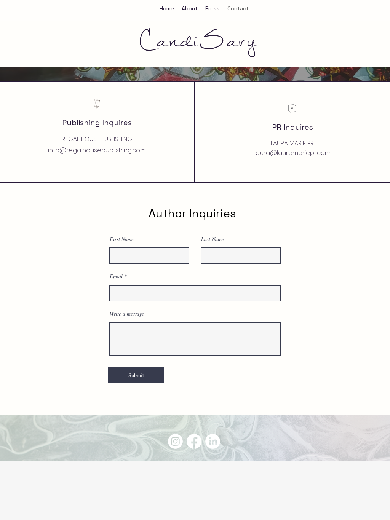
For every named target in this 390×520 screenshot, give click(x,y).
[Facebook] (194, 441)
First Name (122, 239)
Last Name (212, 239)
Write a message (127, 313)
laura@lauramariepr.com (292, 152)
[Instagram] (175, 441)
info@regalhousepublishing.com (97, 150)
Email (116, 276)
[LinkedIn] (212, 441)
